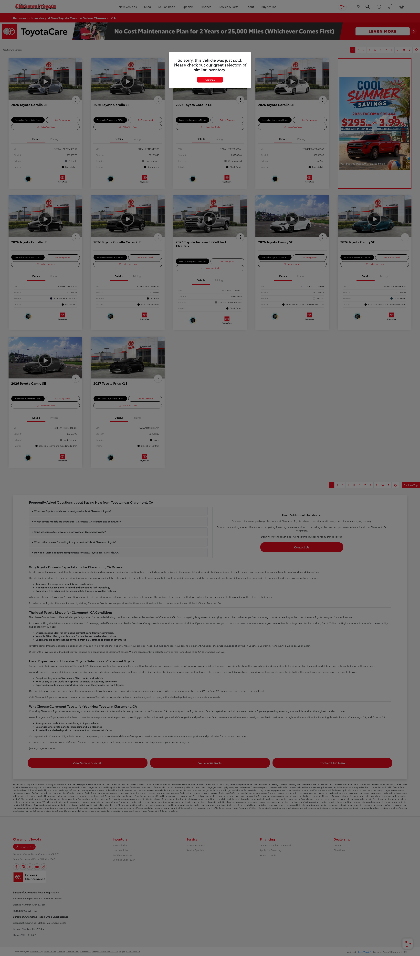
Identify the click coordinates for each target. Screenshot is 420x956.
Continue (210, 79)
